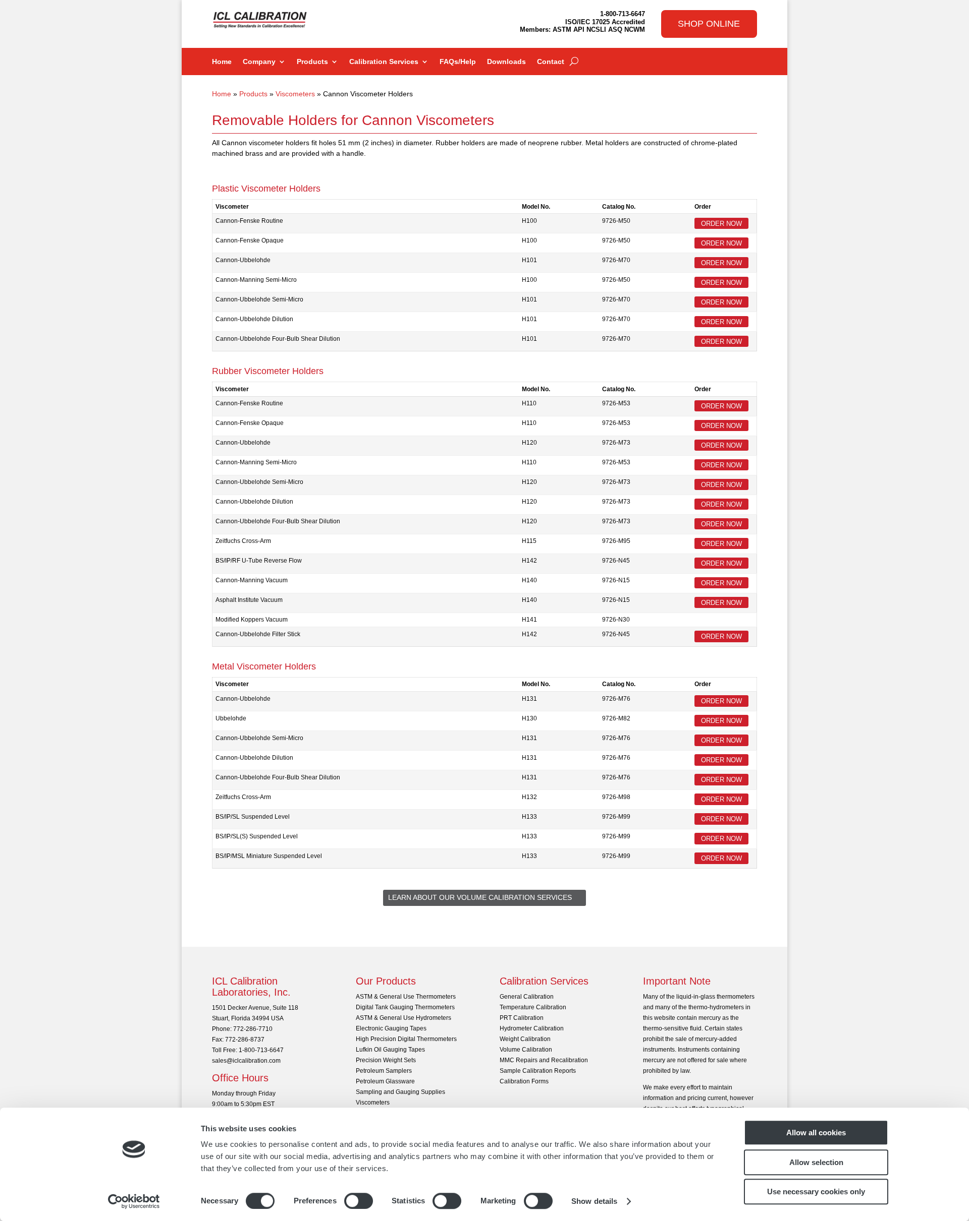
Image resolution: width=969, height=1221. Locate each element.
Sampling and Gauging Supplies (400, 1091)
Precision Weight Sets (386, 1060)
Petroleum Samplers (384, 1070)
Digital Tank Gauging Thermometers (405, 1007)
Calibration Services (383, 62)
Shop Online (709, 24)
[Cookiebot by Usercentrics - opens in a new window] (134, 1201)
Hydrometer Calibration (532, 1028)
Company (259, 62)
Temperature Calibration (533, 1007)
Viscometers (295, 94)
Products (312, 62)
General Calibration (527, 996)
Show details (594, 1201)
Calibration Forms (524, 1081)
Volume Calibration (526, 1049)
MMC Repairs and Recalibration (544, 1060)
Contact (550, 62)
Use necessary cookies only (816, 1191)
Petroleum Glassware (385, 1081)
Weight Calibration (525, 1039)
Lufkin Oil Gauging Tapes (390, 1049)
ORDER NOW (721, 223)
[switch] (358, 1201)
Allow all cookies (816, 1132)
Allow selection (816, 1162)
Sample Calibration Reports (538, 1070)
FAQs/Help (458, 62)
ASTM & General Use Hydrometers (403, 1017)
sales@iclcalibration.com (246, 1060)
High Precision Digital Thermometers (406, 1039)
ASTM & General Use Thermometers (406, 996)
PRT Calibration (522, 1017)
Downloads (506, 62)
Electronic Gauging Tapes (391, 1028)
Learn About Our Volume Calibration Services (480, 897)
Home (222, 62)
